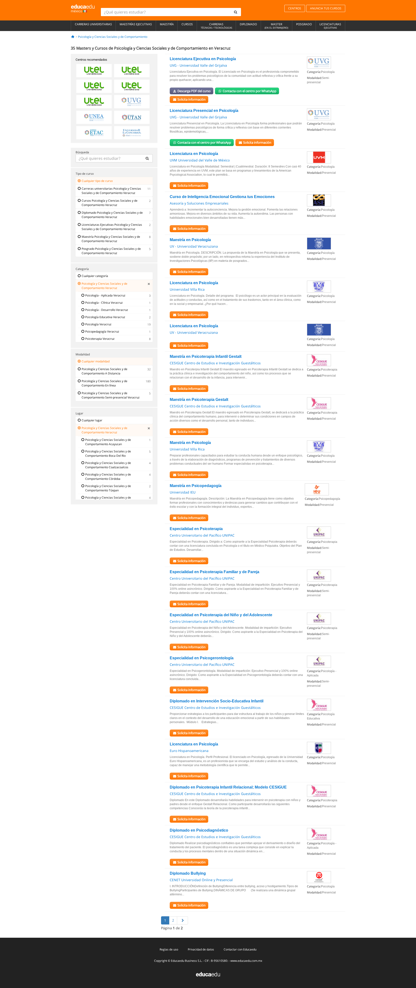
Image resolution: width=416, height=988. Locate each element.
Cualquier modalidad (96, 361)
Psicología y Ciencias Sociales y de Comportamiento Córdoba (108, 476)
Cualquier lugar (92, 420)
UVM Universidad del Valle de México (200, 160)
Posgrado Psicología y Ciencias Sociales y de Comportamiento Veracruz (111, 251)
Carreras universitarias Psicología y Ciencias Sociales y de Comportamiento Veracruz (111, 190)
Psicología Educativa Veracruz (105, 317)
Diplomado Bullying (188, 873)
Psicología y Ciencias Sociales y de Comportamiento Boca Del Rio (108, 453)
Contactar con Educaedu (240, 949)
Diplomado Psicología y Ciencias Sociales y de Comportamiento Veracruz (112, 215)
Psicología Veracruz (98, 324)
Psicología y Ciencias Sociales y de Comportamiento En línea (104, 383)
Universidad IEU (182, 492)
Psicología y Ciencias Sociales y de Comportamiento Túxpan (108, 488)
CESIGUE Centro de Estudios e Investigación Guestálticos (215, 363)
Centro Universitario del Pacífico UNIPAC (202, 535)
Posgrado (304, 24)
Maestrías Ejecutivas (136, 24)
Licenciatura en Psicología (194, 154)
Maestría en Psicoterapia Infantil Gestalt (205, 356)
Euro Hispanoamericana (189, 750)
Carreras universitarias (93, 24)
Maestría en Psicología (190, 240)
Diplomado (248, 24)
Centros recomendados (91, 60)
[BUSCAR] (147, 158)
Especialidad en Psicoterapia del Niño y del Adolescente (221, 615)
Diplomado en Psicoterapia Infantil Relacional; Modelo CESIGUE (228, 787)
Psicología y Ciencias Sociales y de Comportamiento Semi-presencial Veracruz (111, 395)
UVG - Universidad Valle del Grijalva (198, 65)
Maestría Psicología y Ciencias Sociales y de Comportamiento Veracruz (111, 239)
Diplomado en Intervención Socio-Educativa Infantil (216, 701)
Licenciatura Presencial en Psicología (204, 111)
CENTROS (294, 8)
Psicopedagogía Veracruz (102, 331)
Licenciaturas (330, 25)
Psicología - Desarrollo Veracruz (106, 310)
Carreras (216, 25)
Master (276, 25)
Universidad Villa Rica (187, 289)
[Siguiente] (182, 920)
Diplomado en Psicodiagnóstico (199, 830)
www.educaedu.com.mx (246, 961)
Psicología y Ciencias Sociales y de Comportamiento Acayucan (108, 442)
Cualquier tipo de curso (97, 181)
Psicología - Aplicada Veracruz (105, 295)
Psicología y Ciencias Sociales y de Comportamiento (112, 37)
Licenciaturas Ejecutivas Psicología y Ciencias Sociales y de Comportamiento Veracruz (112, 227)
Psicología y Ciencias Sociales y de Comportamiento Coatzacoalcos (108, 465)
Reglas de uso (169, 949)
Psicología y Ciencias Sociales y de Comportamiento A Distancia (104, 371)
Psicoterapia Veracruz (100, 339)
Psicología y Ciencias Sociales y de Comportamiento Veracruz (104, 286)
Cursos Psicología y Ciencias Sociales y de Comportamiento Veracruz (109, 203)
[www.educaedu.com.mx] (208, 974)
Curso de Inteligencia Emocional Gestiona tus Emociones (222, 197)
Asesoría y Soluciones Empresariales (199, 203)
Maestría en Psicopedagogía (195, 486)
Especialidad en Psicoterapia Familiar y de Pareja (214, 572)
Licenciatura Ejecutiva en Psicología (203, 59)
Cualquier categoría (95, 276)
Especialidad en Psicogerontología (202, 658)
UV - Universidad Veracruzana (194, 246)
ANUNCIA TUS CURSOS (325, 8)
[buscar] (235, 12)
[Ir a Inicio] (73, 37)
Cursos (187, 24)
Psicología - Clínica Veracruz (104, 303)
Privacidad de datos (201, 949)
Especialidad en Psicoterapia (196, 529)
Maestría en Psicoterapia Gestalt (199, 400)
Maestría (167, 24)
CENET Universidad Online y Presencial (201, 880)
